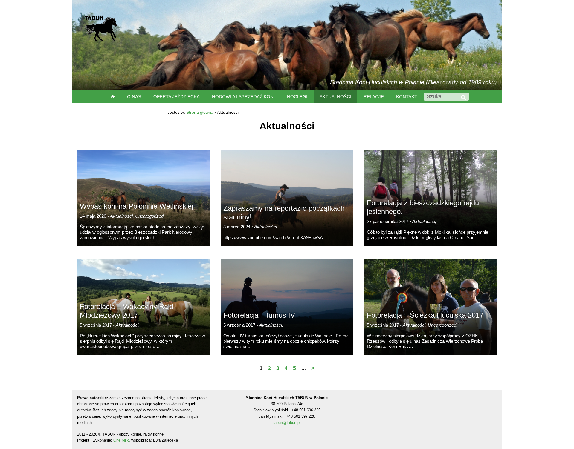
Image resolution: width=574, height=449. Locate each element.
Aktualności (335, 96)
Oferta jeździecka (176, 96)
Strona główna (199, 112)
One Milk (121, 440)
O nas (134, 96)
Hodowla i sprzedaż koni (243, 96)
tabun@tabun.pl (286, 422)
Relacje (374, 96)
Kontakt (406, 96)
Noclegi (297, 96)
